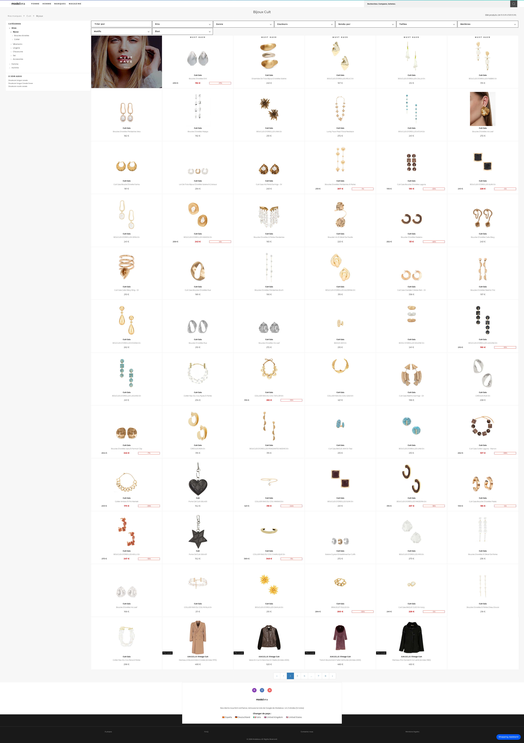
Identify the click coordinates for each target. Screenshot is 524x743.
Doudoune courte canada (17, 86)
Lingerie (16, 48)
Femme (15, 64)
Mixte (14, 28)
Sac (14, 55)
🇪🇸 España (227, 717)
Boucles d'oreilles (21, 35)
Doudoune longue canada (18, 80)
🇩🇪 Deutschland (242, 717)
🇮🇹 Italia (257, 717)
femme (35, 4)
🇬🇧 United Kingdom (273, 717)
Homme (15, 68)
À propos (108, 732)
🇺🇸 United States (294, 717)
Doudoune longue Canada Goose (20, 83)
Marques (60, 4)
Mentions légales (412, 732)
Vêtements (17, 44)
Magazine (75, 4)
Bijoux (16, 32)
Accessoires (18, 59)
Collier (17, 39)
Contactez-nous (307, 732)
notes (299, 708)
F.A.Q (206, 732)
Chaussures (18, 52)
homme (47, 4)
